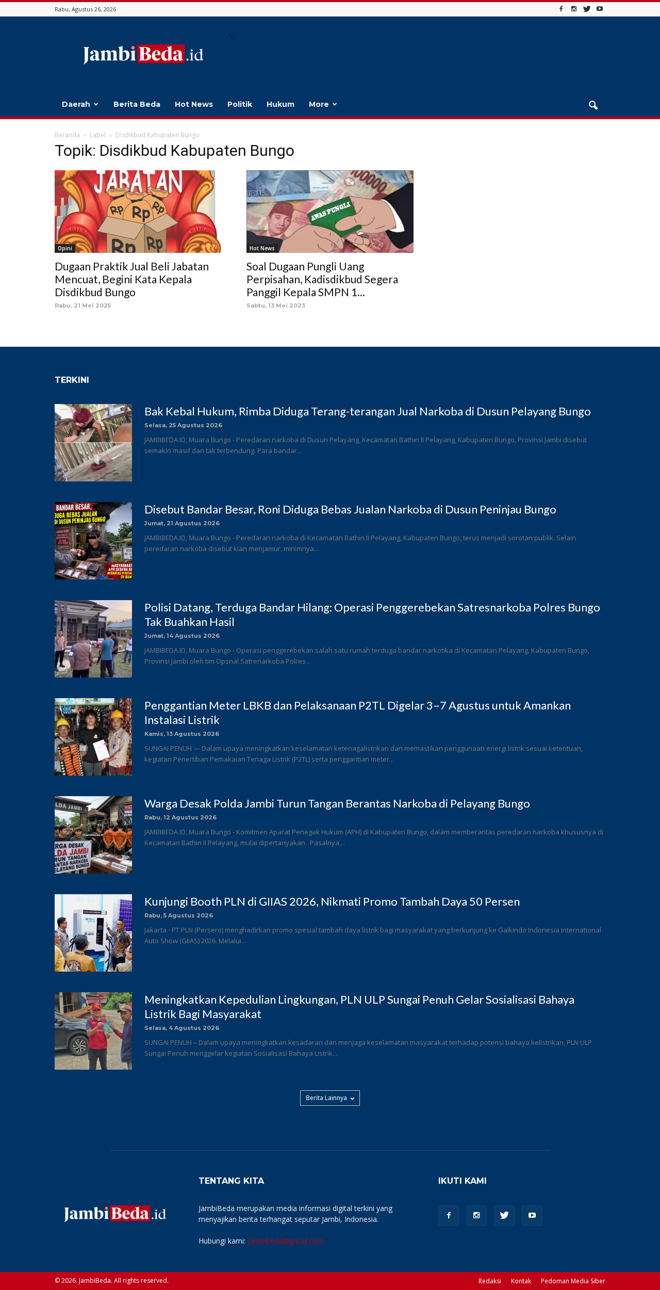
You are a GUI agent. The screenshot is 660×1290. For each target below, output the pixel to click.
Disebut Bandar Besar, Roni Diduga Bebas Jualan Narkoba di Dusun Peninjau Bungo (350, 509)
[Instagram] (574, 9)
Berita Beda (136, 104)
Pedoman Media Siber (573, 1281)
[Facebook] (561, 9)
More (319, 104)
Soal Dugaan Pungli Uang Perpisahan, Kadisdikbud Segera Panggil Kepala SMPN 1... (322, 279)
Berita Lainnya (326, 1097)
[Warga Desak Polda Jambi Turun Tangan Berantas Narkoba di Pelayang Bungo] (93, 835)
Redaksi (489, 1281)
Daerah (76, 104)
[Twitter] (586, 9)
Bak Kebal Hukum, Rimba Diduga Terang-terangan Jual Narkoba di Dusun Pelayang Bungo (367, 411)
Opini (65, 248)
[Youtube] (599, 9)
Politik (239, 104)
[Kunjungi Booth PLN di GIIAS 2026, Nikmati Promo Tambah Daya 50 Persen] (93, 933)
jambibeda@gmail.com (286, 1241)
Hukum (280, 104)
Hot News (194, 104)
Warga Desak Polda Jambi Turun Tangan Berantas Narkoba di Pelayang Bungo (337, 803)
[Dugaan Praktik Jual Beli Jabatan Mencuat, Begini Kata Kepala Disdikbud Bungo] (138, 211)
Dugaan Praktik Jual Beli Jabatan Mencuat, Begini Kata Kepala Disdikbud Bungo (132, 279)
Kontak (521, 1281)
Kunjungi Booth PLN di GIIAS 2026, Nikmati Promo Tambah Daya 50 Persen (332, 901)
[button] (593, 105)
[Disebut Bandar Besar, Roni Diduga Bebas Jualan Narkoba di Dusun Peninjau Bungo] (93, 540)
